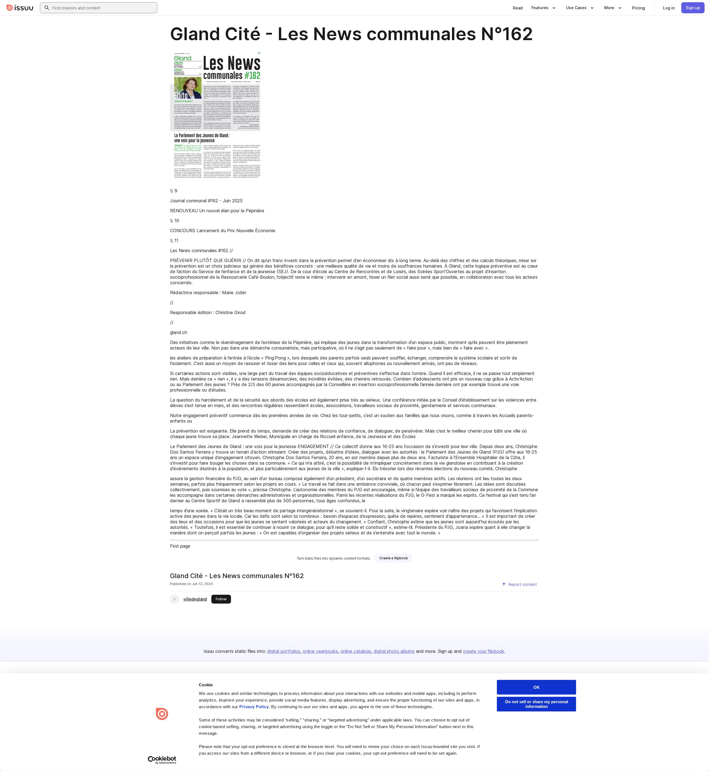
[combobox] (103, 7)
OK (536, 687)
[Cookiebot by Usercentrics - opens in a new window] (162, 760)
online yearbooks (320, 651)
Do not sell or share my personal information (536, 704)
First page (180, 546)
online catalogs (355, 651)
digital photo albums (394, 651)
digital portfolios (283, 651)
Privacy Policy (254, 706)
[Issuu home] (19, 8)
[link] (517, 7)
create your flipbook (483, 651)
